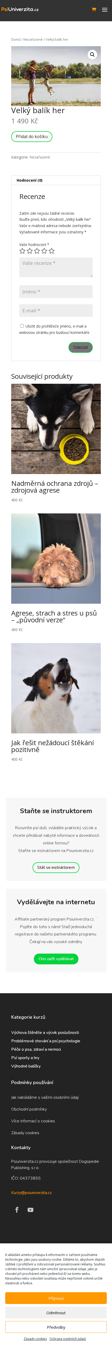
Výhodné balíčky (26, 1066)
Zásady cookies (35, 1339)
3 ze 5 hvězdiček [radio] (37, 251)
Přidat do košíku (32, 136)
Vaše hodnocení (34, 244)
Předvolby (56, 1327)
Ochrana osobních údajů (67, 1339)
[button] (92, 54)
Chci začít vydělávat (56, 959)
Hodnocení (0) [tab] (29, 180)
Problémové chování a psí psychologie (45, 1041)
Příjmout (56, 1298)
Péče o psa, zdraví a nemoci (36, 1049)
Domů (16, 39)
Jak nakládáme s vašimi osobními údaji (45, 1097)
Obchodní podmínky (29, 1109)
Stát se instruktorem (56, 867)
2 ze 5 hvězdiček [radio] (30, 251)
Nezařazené (33, 39)
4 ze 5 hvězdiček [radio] (44, 251)
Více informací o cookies (33, 1121)
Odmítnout (56, 1312)
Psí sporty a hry (25, 1058)
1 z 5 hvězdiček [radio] (22, 251)
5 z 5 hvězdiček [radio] (51, 251)
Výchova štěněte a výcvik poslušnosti (45, 1032)
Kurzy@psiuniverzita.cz (31, 1193)
